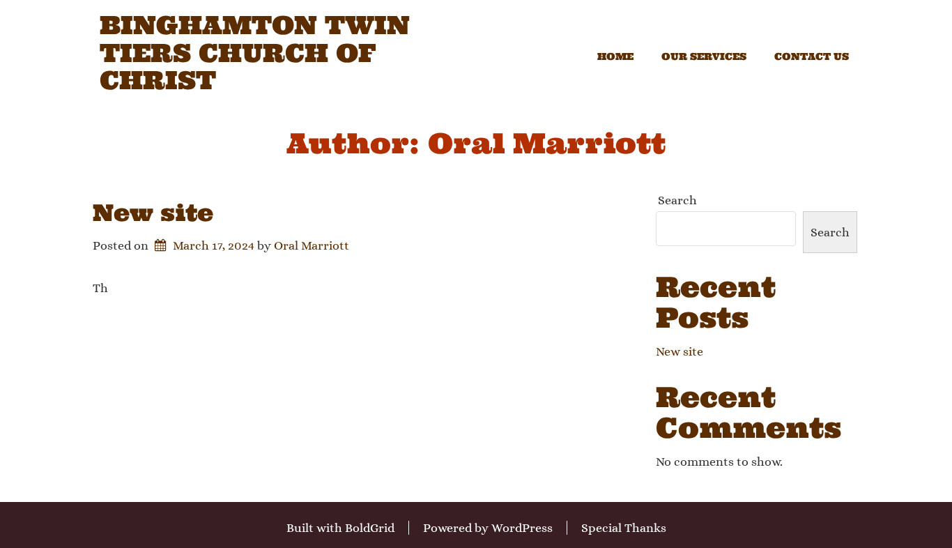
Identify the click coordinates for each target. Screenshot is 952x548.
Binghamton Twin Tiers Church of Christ (255, 53)
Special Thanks (623, 528)
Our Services (703, 56)
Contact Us (811, 56)
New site (153, 212)
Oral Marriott (311, 245)
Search (677, 200)
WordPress (522, 528)
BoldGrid (369, 528)
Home (615, 56)
